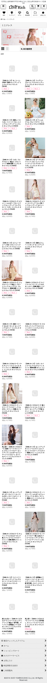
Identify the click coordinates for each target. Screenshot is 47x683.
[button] (3, 7)
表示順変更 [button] (27, 49)
